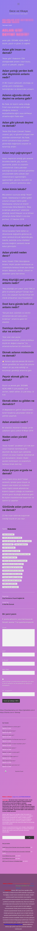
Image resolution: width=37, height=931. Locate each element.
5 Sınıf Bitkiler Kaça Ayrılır (8, 855)
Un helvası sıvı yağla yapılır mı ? (10, 756)
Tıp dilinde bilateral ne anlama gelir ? (11, 726)
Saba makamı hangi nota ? (9, 760)
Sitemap (17, 712)
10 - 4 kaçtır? (7, 690)
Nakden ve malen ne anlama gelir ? (11, 752)
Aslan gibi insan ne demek (24, 541)
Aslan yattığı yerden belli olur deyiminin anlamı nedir (16, 554)
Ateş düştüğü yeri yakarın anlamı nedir (13, 564)
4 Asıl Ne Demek (8, 604)
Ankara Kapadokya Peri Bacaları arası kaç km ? (14, 739)
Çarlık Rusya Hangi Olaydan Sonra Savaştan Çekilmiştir (16, 847)
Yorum (4, 627)
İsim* (4, 651)
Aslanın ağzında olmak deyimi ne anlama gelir (14, 560)
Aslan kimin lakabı (7, 544)
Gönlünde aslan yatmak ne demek (11, 580)
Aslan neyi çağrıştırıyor (21, 544)
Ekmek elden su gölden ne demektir (12, 577)
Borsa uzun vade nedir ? (8, 735)
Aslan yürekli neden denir (9, 557)
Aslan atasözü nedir (8, 534)
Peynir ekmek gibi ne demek (10, 587)
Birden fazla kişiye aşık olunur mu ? (11, 765)
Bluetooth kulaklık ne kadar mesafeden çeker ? (14, 743)
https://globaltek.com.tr (27, 710)
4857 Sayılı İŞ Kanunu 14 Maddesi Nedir (12, 861)
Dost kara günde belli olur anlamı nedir (13, 570)
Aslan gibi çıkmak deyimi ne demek (12, 537)
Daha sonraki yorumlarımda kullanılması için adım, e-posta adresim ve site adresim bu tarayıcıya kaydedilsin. (18, 683)
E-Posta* (5, 660)
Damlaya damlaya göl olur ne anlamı (12, 567)
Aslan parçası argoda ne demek (11, 551)
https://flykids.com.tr (7, 712)
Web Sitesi (5, 669)
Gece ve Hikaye (18, 11)
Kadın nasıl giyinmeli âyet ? (9, 731)
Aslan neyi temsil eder (8, 547)
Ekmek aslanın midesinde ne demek (12, 574)
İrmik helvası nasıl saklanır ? (9, 748)
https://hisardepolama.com (9, 710)
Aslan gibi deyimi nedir (9, 541)
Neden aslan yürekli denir (9, 583)
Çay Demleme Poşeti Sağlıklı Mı (13, 598)
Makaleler (12, 529)
